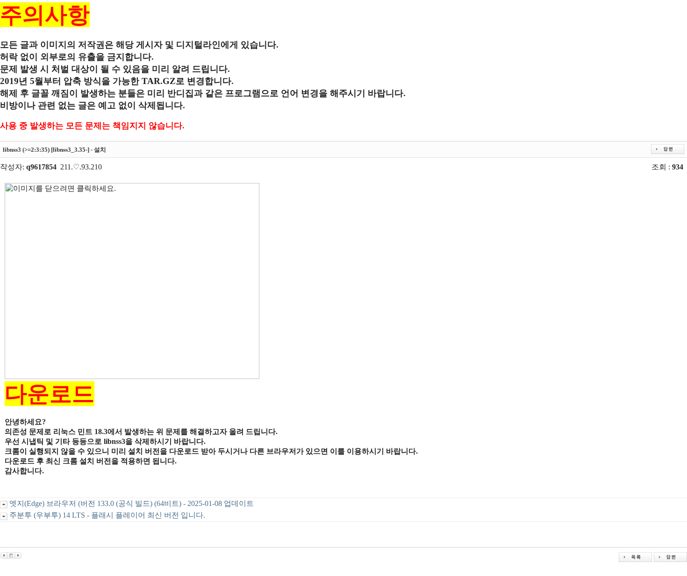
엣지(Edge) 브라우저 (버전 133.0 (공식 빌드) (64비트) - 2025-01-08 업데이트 (131, 503)
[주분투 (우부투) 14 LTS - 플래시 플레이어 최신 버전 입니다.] (18, 555)
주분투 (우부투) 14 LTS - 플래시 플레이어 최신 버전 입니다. (107, 515)
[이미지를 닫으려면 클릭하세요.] (132, 281)
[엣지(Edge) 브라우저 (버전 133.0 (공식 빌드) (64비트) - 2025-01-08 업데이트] (3, 555)
